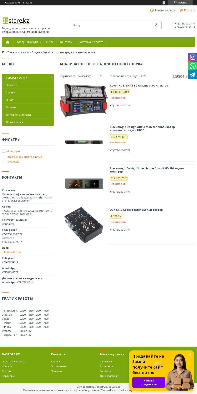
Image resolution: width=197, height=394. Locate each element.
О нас (49, 42)
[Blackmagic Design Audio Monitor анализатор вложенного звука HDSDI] (84, 142)
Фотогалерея (14, 122)
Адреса (55, 361)
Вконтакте (106, 366)
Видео (36, 52)
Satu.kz (116, 386)
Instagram (106, 361)
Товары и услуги (27, 42)
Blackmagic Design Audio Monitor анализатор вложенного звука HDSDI (142, 128)
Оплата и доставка (13, 361)
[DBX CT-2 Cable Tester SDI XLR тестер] (84, 225)
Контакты (65, 42)
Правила (56, 371)
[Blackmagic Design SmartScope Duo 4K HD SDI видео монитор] (84, 184)
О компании (58, 366)
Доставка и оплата (90, 42)
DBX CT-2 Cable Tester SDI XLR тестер (136, 210)
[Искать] (156, 25)
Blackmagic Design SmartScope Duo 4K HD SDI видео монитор (147, 170)
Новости (11, 85)
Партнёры (8, 376)
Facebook (105, 371)
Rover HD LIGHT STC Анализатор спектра (139, 85)
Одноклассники (109, 376)
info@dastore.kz (11, 252)
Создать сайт (12, 2)
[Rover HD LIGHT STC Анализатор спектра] (84, 101)
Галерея (178, 76)
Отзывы (11, 107)
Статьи (10, 92)
